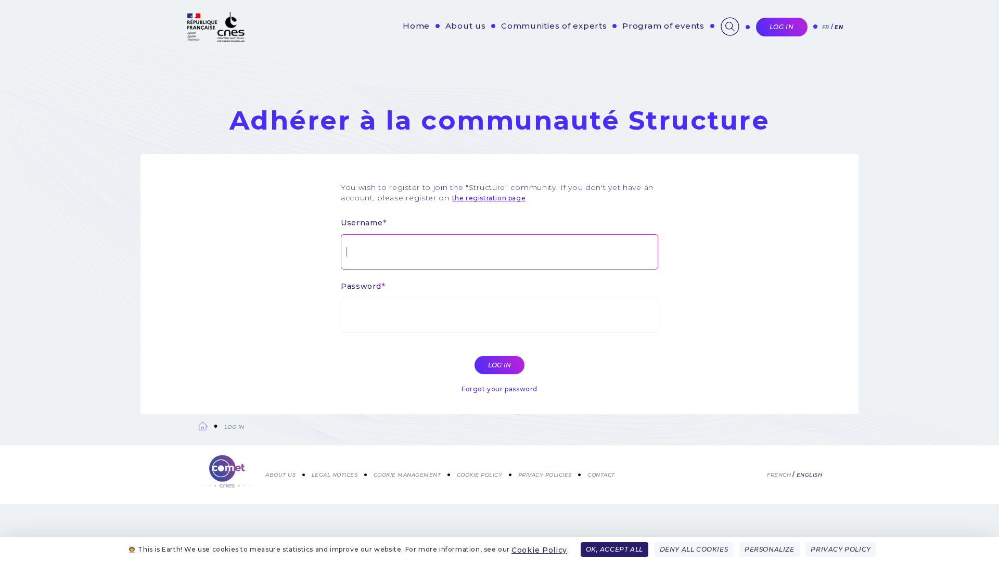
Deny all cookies (694, 549)
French (779, 474)
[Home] (227, 472)
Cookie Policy (539, 550)
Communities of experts (554, 26)
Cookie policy (480, 474)
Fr (825, 27)
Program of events (663, 26)
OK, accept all (614, 549)
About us (465, 26)
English (810, 474)
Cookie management (407, 474)
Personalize (770, 549)
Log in (782, 27)
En (839, 27)
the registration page (489, 198)
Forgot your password (499, 389)
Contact (601, 474)
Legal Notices (335, 474)
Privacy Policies (545, 474)
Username (362, 222)
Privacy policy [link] (840, 549)
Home (416, 26)
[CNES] (215, 40)
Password (361, 286)
